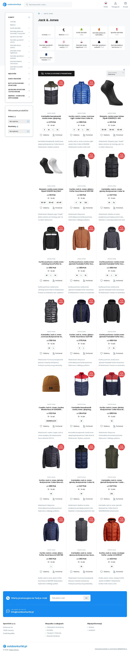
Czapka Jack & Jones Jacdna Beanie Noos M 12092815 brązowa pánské (51, 409)
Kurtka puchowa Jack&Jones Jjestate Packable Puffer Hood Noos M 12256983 (112, 336)
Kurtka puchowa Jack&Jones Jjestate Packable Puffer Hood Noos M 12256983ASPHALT (112, 263)
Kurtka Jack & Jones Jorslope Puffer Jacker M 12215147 (111, 554)
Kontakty (50, 630)
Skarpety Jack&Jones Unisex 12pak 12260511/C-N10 (112, 117)
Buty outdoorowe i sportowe (16, 84)
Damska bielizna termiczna (16, 62)
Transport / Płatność (54, 633)
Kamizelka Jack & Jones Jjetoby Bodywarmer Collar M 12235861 (111, 190)
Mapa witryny (14, 650)
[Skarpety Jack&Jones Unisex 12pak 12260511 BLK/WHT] (51, 166)
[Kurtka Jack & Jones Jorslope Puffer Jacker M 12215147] (112, 530)
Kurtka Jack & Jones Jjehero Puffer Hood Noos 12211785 (81, 336)
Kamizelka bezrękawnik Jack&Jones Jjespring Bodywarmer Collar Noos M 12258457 (51, 117)
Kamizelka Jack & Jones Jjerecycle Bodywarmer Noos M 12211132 (81, 554)
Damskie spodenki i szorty (17, 41)
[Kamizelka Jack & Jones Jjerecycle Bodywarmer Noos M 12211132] (81, 530)
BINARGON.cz (122, 649)
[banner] (12, 4)
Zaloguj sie (86, 598)
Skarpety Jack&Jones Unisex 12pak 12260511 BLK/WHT (51, 190)
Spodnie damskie (16, 37)
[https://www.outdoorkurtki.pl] (39, 13)
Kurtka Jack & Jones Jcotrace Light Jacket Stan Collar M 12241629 (81, 117)
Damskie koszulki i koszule (16, 68)
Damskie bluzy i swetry (15, 46)
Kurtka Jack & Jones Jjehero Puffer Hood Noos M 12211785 (81, 190)
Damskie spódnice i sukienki (17, 57)
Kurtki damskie (15, 28)
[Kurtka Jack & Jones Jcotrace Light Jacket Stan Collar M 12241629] (81, 93)
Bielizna (12, 25)
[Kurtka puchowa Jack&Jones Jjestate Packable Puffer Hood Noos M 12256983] (112, 311)
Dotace (91, 627)
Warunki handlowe (53, 636)
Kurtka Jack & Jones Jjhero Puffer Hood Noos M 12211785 (51, 554)
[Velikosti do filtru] (19, 131)
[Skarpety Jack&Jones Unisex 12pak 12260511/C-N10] (112, 93)
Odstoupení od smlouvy (55, 627)
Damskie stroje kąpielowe (15, 52)
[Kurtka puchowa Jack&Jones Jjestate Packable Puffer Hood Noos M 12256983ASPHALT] (112, 238)
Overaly (13, 22)
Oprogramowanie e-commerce (106, 649)
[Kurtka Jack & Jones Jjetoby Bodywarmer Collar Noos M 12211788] (112, 384)
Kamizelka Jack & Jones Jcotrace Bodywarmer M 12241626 (51, 336)
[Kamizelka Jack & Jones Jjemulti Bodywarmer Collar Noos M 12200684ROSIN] (112, 457)
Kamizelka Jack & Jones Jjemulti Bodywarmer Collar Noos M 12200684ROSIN (111, 481)
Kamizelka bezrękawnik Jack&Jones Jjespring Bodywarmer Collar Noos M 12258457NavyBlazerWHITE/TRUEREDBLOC (81, 409)
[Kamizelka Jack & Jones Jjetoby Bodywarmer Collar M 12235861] (112, 166)
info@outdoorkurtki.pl (22, 612)
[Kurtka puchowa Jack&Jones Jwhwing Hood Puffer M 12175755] (51, 238)
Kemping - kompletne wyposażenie (16, 97)
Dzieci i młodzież (14, 79)
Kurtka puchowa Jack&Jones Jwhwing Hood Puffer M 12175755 (51, 263)
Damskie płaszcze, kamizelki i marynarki (17, 32)
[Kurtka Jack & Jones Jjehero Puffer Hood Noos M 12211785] (81, 166)
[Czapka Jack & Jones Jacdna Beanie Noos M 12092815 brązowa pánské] (51, 384)
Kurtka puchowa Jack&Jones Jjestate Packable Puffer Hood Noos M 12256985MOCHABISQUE (81, 263)
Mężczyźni (12, 74)
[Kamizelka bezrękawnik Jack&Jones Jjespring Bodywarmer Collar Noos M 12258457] (51, 93)
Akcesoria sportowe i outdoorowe (16, 91)
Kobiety (11, 17)
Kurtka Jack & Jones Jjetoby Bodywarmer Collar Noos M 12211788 (112, 409)
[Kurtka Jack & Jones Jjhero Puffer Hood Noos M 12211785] (51, 530)
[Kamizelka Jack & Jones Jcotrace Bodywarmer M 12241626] (51, 311)
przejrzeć (92, 630)
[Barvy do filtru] (19, 121)
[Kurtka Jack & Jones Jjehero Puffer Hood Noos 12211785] (81, 311)
